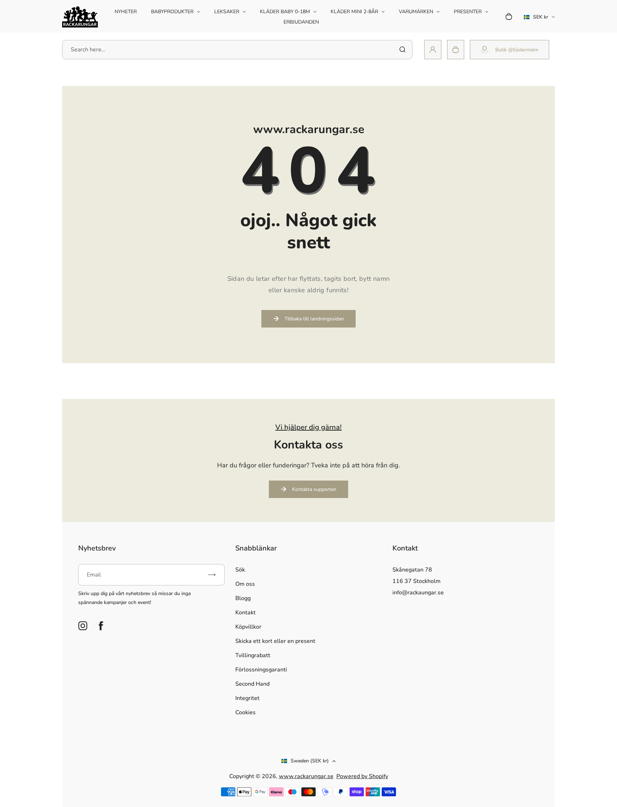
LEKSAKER (226, 11)
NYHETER (126, 11)
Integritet (247, 698)
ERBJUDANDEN (301, 22)
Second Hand (252, 684)
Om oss (245, 584)
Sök (240, 570)
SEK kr (536, 19)
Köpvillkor (248, 627)
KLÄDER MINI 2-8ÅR (354, 11)
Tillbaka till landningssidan (314, 318)
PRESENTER (468, 11)
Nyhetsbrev (97, 548)
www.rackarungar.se (306, 776)
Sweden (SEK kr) (310, 760)
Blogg (243, 598)
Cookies (245, 712)
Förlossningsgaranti (261, 670)
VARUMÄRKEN (416, 11)
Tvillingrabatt (252, 655)
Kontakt (245, 612)
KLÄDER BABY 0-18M (285, 11)
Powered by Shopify (362, 776)
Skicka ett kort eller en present (275, 641)
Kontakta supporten (314, 489)
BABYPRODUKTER (172, 11)
